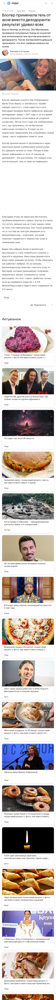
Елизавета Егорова (19, 51)
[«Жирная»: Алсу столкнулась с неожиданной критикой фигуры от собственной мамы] (28, 930)
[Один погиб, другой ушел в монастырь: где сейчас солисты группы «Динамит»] (28, 387)
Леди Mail (21, 11)
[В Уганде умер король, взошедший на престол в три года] (28, 596)
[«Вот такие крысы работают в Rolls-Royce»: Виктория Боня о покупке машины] (28, 679)
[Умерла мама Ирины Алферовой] (28, 763)
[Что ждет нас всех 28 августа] (28, 429)
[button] (28, 75)
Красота (32, 11)
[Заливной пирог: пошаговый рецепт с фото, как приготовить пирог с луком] (28, 471)
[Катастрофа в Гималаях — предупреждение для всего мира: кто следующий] (28, 513)
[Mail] (8, 3)
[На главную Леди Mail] (14, 3)
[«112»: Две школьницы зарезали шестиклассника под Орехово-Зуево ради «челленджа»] (28, 846)
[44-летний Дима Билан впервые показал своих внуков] (28, 554)
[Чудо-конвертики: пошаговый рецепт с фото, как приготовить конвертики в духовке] (28, 888)
